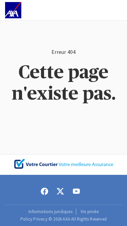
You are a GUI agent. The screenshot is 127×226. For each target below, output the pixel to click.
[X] (60, 191)
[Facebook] (44, 191)
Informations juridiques (50, 211)
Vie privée (90, 211)
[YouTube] (76, 191)
